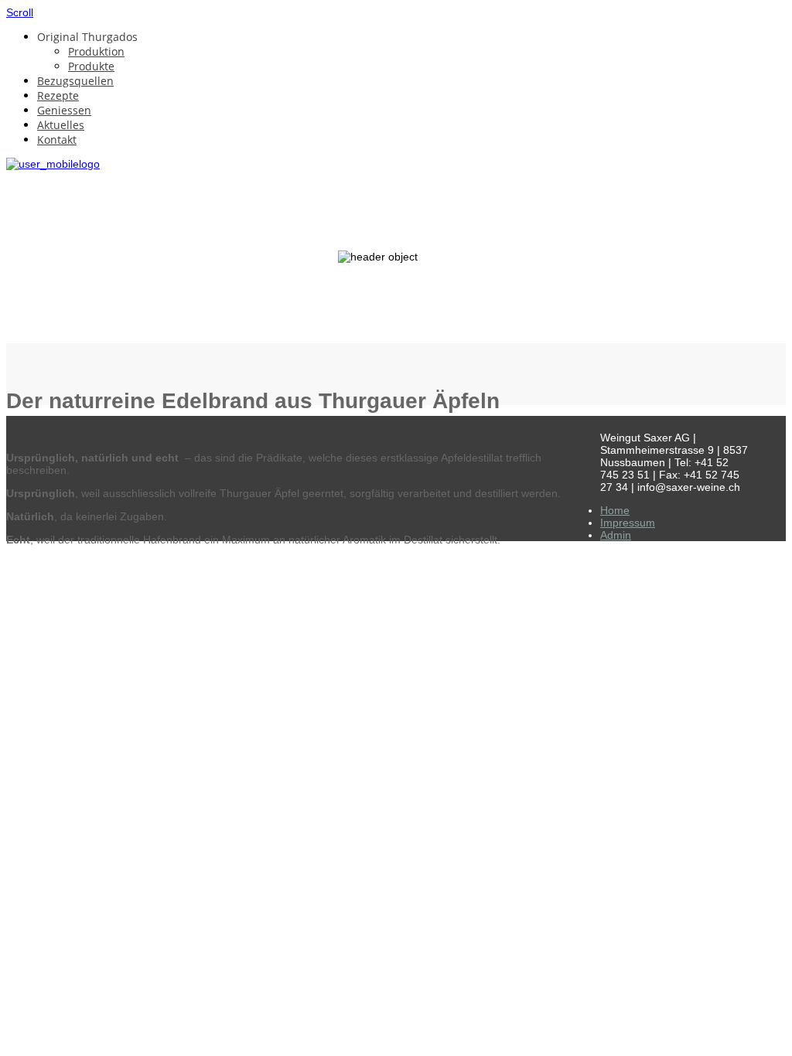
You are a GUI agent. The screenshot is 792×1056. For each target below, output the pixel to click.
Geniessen (64, 110)
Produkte (91, 66)
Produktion (96, 51)
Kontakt (57, 139)
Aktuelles (60, 125)
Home (615, 510)
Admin (615, 535)
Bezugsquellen (75, 80)
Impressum (627, 522)
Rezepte (58, 95)
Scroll (19, 12)
